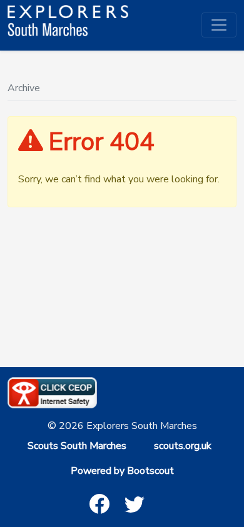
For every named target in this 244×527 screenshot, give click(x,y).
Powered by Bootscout (122, 471)
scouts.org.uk (182, 446)
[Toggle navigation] (218, 24)
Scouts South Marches (77, 446)
